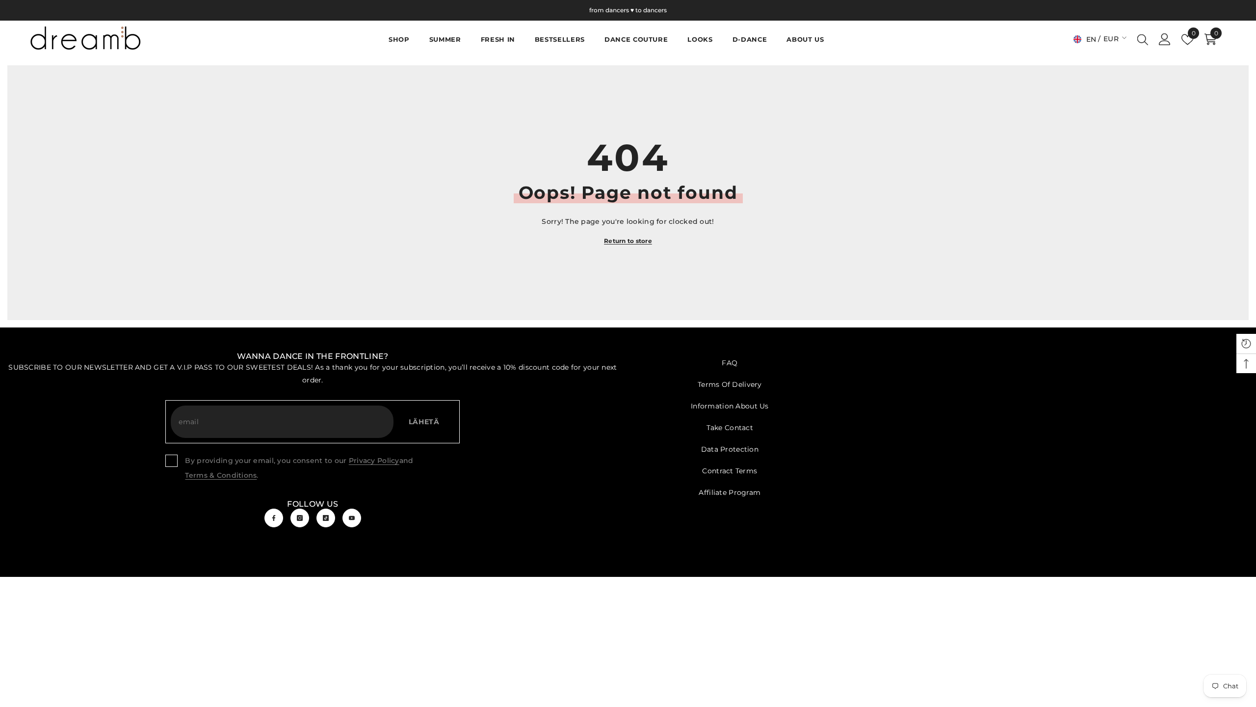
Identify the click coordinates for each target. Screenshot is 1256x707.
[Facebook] (273, 518)
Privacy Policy (374, 460)
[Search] (1142, 39)
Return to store (628, 241)
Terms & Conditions (221, 475)
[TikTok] (325, 518)
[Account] (1164, 39)
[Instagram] (299, 518)
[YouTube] (351, 518)
